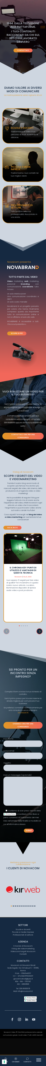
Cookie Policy (31, 1000)
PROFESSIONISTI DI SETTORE (22, 206)
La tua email (8, 751)
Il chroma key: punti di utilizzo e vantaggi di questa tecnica (23, 570)
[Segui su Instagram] (19, 1020)
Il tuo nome (8, 739)
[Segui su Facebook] (12, 1020)
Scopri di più (17, 333)
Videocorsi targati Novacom (23, 951)
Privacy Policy (10, 814)
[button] (39, 631)
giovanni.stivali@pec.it (23, 979)
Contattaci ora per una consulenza (23, 436)
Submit (29, 830)
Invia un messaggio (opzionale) (17, 775)
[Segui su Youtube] (34, 1020)
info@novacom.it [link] (25, 991)
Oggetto (7, 763)
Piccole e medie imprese (23, 932)
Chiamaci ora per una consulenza (23, 725)
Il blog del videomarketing (23, 948)
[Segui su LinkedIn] (27, 1020)
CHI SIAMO (16, 1062)
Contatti (23, 954)
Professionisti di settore (23, 935)
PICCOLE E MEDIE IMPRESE (21, 168)
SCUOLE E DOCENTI (22, 128)
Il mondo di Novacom (23, 946)
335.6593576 (23, 713)
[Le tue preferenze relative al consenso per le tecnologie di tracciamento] (4, 1061)
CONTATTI (27, 1062)
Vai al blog (12, 527)
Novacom (18, 577)
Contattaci (23, 50)
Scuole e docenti (23, 929)
